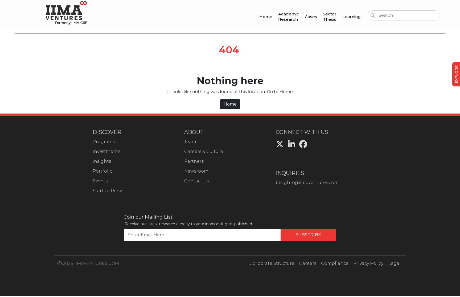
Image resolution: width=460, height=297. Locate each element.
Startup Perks (108, 190)
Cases (311, 16)
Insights (102, 161)
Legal (394, 263)
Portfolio (103, 171)
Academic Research (288, 16)
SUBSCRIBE (308, 234)
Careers (307, 263)
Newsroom (196, 171)
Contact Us (196, 180)
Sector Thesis (329, 16)
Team (190, 141)
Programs (104, 141)
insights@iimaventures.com (307, 182)
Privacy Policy (368, 263)
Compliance (334, 263)
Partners (194, 161)
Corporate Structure (271, 263)
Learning (351, 16)
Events (100, 180)
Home (265, 16)
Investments (106, 151)
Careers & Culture (203, 151)
